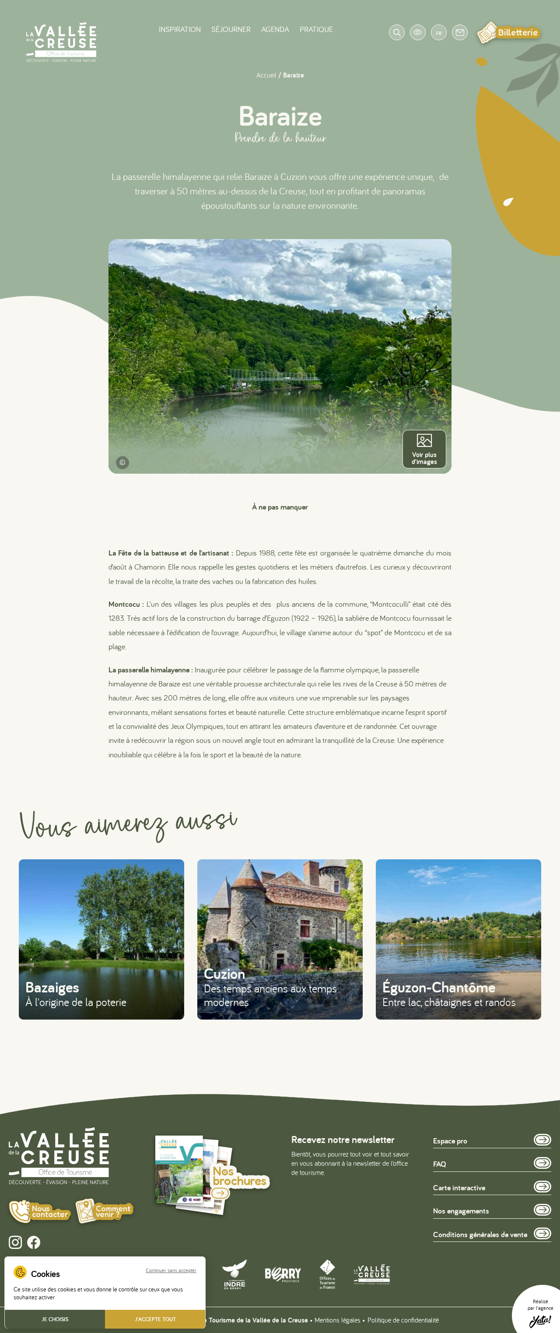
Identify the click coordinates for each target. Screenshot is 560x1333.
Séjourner (231, 29)
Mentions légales (337, 1319)
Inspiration (180, 29)
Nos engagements (461, 1211)
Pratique (316, 29)
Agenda (275, 29)
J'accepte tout (155, 1319)
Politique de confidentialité (403, 1319)
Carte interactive (459, 1187)
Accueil (266, 74)
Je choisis (55, 1319)
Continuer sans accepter (171, 1270)
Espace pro (450, 1141)
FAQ (439, 1164)
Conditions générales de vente (480, 1234)
